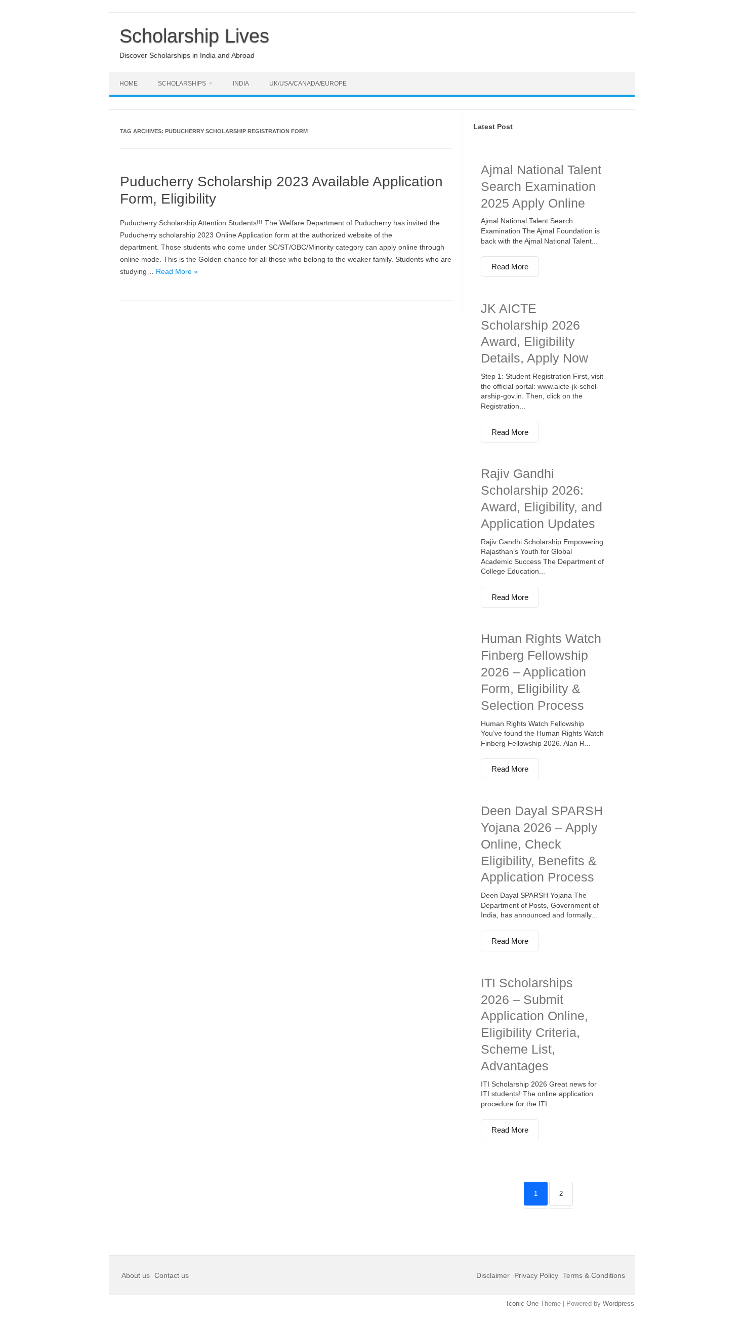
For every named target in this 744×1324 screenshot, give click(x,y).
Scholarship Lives (194, 36)
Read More (509, 266)
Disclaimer (494, 1275)
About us (136, 1275)
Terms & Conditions (594, 1275)
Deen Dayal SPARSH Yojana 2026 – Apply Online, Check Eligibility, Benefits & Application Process (542, 844)
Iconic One (523, 1303)
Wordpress (618, 1303)
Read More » (177, 271)
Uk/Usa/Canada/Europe (308, 83)
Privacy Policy (536, 1275)
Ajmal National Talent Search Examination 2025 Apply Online (541, 186)
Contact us (171, 1275)
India (241, 83)
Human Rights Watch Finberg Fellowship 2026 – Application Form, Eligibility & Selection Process (541, 671)
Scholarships (182, 83)
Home (128, 83)
